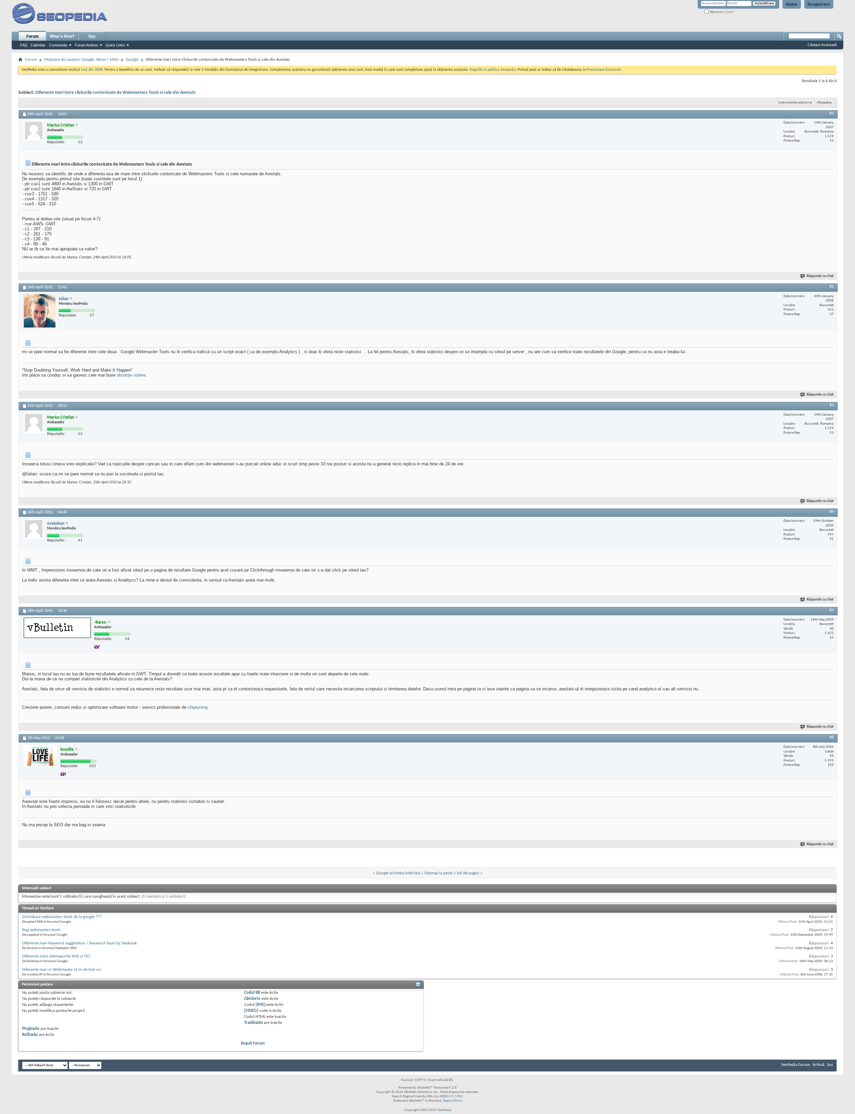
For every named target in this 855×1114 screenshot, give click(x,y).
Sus (830, 1065)
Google (132, 59)
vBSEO (443, 1096)
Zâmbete (252, 998)
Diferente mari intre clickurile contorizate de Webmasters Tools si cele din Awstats (115, 92)
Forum (32, 36)
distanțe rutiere (131, 375)
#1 (832, 114)
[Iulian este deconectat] (39, 310)
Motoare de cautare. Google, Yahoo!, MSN (81, 59)
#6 (832, 737)
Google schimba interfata (398, 873)
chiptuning (197, 707)
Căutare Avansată (822, 45)
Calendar (38, 45)
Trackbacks (253, 1023)
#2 (832, 287)
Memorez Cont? (721, 12)
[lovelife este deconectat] (40, 755)
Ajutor (792, 4)
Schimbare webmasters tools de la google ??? (62, 917)
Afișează (823, 102)
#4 (832, 512)
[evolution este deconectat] (34, 529)
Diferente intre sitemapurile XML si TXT (56, 956)
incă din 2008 (92, 70)
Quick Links (115, 45)
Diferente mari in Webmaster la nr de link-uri (61, 969)
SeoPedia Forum (795, 1065)
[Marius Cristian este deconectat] (34, 131)
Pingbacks (30, 1029)
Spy (92, 36)
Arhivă (818, 1065)
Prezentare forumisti (604, 70)
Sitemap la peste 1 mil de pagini (451, 873)
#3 (832, 405)
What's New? (62, 36)
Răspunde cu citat (820, 276)
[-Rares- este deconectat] (57, 628)
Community (58, 45)
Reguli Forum (253, 1043)
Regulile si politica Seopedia (493, 70)
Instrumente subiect (794, 102)
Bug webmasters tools (41, 930)
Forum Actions (86, 45)
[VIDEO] (251, 1011)
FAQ (23, 45)
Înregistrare (819, 4)
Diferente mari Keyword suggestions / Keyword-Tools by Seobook (79, 943)
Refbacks (30, 1035)
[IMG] (260, 1004)
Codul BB (252, 992)
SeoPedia (444, 1110)
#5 (832, 610)
